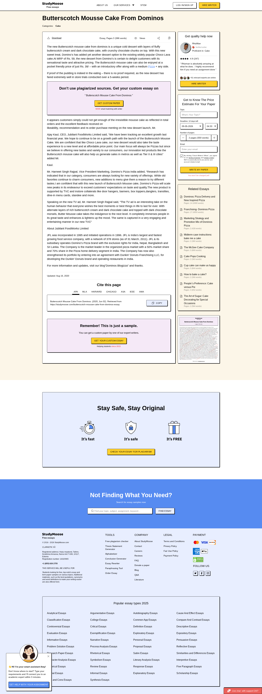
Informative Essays (57, 640)
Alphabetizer (111, 554)
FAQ (136, 560)
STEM (143, 5)
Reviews (138, 555)
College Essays (98, 620)
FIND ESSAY (165, 511)
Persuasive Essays (186, 640)
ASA (123, 291)
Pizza (151, 66)
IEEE (132, 291)
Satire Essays (140, 653)
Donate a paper (141, 565)
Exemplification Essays (102, 633)
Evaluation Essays (57, 633)
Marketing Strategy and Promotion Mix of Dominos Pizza (198, 222)
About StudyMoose (143, 541)
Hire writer (198, 83)
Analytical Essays (56, 613)
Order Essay (111, 573)
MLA (84, 291)
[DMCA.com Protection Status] (198, 559)
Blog (136, 570)
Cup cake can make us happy (200, 265)
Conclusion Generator (115, 558)
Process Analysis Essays (103, 646)
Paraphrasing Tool (114, 568)
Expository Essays (186, 633)
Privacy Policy (170, 546)
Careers (138, 551)
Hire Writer (209, 5)
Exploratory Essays (143, 633)
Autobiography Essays (145, 613)
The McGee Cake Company (199, 247)
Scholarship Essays (187, 673)
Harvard (96, 291)
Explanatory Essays (144, 673)
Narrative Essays (99, 640)
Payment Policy (171, 555)
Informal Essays (98, 673)
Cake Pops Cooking (195, 256)
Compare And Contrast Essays (193, 620)
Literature (139, 579)
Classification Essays (58, 620)
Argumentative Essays (102, 613)
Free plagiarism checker (116, 541)
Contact (138, 546)
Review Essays (98, 666)
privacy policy (209, 157)
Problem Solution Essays (60, 646)
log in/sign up (184, 5)
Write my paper (198, 169)
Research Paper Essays (60, 653)
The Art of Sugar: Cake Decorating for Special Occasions (196, 300)
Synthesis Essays (99, 680)
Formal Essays (55, 673)
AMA (141, 291)
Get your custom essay (108, 340)
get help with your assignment (28, 684)
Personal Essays (142, 640)
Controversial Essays (58, 626)
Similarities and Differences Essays (195, 653)
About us (102, 5)
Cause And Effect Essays (190, 613)
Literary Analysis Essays (146, 660)
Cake (58, 26)
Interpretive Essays (186, 660)
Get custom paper (109, 103)
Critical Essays (98, 626)
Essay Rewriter (112, 563)
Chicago (111, 291)
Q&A (136, 575)
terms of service (194, 157)
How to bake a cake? (195, 274)
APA (76, 291)
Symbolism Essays (100, 660)
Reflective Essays (186, 646)
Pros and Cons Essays (59, 680)
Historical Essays (56, 666)
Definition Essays (142, 626)
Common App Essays (144, 620)
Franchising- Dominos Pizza (199, 209)
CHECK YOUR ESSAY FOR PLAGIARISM (131, 451)
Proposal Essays (142, 646)
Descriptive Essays (186, 626)
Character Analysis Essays (61, 660)
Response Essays (143, 666)
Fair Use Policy (171, 551)
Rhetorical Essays (100, 653)
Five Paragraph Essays (189, 666)
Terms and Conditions (174, 541)
